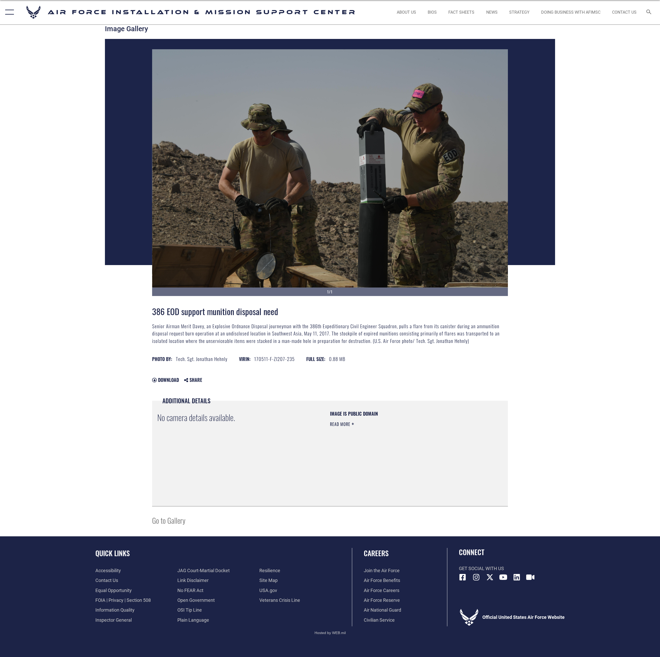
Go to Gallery (168, 520)
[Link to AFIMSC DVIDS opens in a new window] (530, 577)
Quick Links (112, 553)
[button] (8, 12)
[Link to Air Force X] (490, 577)
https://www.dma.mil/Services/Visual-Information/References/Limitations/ (390, 457)
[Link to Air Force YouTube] (503, 577)
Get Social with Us (481, 568)
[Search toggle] (649, 12)
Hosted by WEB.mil (330, 633)
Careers (376, 553)
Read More (341, 424)
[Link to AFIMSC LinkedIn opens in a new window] (517, 577)
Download (168, 379)
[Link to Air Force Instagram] (476, 577)
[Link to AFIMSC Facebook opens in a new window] (463, 577)
